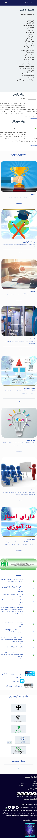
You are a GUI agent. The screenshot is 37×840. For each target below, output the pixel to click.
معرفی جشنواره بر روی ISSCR (13, 686)
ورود (26, 3)
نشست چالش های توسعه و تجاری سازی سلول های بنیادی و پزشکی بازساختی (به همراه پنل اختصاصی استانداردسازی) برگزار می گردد (12, 610)
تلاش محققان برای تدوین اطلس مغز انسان (12, 623)
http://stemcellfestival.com (28, 810)
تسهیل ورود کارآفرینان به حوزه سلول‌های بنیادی (12, 600)
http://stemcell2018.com (11, 810)
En (32, 2)
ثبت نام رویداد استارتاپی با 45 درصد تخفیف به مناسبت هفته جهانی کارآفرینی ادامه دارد (12, 654)
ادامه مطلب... (33, 118)
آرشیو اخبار (15, 681)
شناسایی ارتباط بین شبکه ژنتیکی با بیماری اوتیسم (12, 588)
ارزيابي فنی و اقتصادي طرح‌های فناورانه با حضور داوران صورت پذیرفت (12, 630)
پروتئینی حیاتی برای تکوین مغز (15, 647)
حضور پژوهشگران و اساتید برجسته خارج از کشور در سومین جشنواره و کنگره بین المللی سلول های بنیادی (12, 639)
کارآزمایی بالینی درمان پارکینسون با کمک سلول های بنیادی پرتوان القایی (12, 580)
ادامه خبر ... (20, 584)
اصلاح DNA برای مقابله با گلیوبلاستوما (13, 594)
